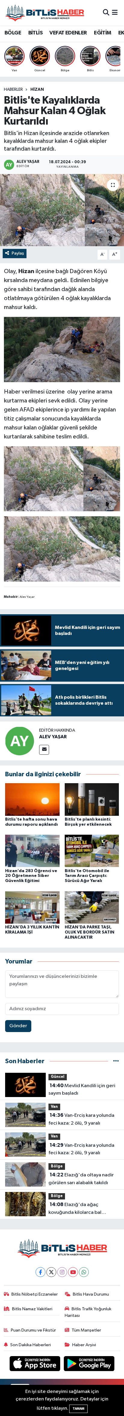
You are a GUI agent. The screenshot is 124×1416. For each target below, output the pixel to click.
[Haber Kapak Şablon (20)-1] (62, 349)
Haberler (13, 89)
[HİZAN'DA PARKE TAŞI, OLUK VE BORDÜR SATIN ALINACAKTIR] (92, 907)
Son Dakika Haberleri (30, 1345)
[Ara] (106, 12)
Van (54, 1107)
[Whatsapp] (84, 1272)
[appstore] (35, 1364)
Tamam (78, 1408)
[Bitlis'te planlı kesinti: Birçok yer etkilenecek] (92, 799)
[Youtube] (73, 1272)
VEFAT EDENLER (68, 33)
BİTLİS (35, 33)
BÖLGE (13, 33)
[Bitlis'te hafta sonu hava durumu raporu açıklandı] (32, 799)
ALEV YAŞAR (53, 736)
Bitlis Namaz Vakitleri (32, 1309)
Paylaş (18, 253)
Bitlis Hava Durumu (91, 1294)
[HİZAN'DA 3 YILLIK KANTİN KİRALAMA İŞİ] (32, 907)
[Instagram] (62, 1272)
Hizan (37, 89)
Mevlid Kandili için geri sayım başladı (81, 1089)
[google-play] (89, 1364)
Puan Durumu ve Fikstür (33, 1330)
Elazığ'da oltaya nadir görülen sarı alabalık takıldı (81, 1178)
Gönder (18, 1025)
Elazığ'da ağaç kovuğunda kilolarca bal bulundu (74, 1209)
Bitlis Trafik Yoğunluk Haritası (88, 1312)
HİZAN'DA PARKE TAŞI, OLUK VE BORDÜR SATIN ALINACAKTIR (89, 932)
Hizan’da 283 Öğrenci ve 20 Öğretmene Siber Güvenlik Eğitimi (31, 876)
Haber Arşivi (84, 1345)
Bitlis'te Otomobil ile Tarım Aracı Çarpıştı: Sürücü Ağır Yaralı (87, 876)
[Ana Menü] (115, 12)
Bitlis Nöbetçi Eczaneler (34, 1294)
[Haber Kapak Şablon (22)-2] (62, 478)
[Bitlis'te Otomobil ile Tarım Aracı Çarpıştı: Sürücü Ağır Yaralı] (92, 850)
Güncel (57, 1077)
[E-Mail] (44, 750)
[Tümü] (116, 1061)
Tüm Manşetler (86, 1330)
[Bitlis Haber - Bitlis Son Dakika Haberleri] (44, 12)
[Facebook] (40, 1272)
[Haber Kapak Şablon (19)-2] (62, 549)
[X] (51, 1272)
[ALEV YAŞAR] (19, 740)
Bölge (57, 1166)
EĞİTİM (102, 33)
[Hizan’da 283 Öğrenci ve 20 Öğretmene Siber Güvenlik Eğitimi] (32, 850)
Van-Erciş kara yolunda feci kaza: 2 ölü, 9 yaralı (81, 1119)
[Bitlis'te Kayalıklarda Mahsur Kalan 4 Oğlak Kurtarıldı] (62, 210)
